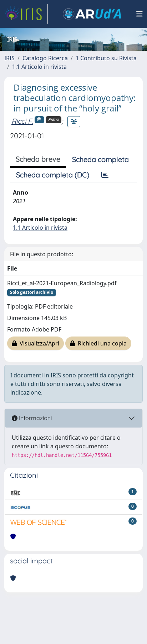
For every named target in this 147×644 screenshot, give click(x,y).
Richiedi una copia (101, 343)
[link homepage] (26, 14)
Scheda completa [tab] (100, 159)
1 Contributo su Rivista (106, 58)
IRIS (9, 58)
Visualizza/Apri (38, 343)
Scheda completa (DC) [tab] (52, 174)
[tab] (105, 174)
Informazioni (34, 417)
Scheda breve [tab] (38, 158)
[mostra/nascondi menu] (139, 14)
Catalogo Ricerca (45, 58)
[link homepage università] (92, 14)
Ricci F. (22, 120)
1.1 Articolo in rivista (39, 67)
